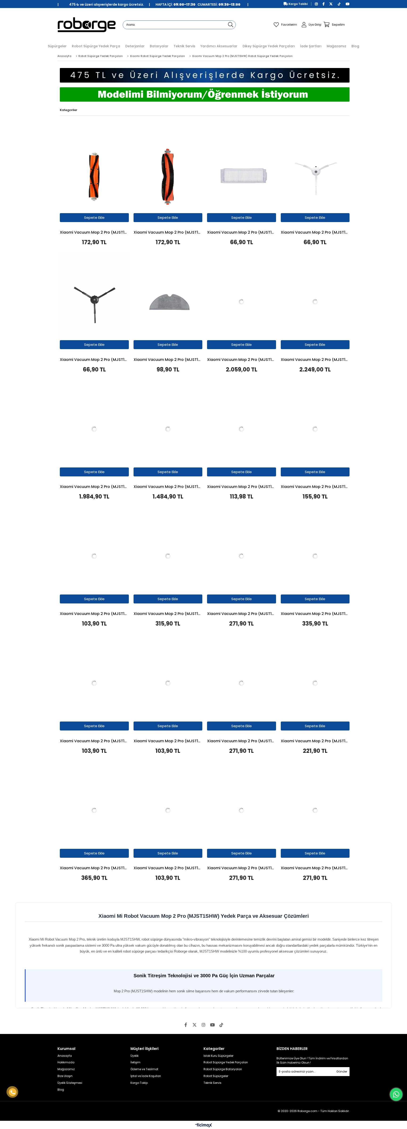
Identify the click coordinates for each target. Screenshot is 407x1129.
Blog (60, 1090)
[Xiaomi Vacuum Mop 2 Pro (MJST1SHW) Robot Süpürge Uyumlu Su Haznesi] (94, 429)
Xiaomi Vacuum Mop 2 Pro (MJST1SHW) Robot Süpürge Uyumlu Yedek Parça (94, 233)
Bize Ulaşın (65, 1076)
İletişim (135, 1062)
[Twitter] (194, 1024)
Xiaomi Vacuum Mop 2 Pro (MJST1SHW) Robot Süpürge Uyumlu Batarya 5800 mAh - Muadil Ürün (315, 360)
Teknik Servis (212, 1083)
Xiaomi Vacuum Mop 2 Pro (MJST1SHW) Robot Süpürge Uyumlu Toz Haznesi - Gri (168, 487)
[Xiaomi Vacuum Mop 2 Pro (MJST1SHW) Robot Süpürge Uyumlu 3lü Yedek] (241, 683)
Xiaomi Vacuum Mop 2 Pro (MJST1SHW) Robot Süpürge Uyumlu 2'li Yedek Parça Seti (241, 487)
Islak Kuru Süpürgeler (218, 1056)
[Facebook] (185, 1024)
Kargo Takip (139, 1083)
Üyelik (134, 1056)
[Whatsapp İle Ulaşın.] (396, 1094)
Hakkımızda (65, 1062)
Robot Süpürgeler (216, 1076)
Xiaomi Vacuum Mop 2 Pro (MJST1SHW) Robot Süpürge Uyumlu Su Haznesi (94, 487)
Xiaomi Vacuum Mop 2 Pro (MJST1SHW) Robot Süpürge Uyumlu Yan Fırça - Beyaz (315, 233)
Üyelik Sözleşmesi (69, 1083)
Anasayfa (64, 1056)
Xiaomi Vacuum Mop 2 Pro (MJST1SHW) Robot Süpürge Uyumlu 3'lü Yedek (241, 741)
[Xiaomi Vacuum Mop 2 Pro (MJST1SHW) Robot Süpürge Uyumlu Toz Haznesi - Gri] (168, 429)
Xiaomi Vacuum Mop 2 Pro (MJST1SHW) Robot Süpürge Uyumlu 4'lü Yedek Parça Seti (168, 614)
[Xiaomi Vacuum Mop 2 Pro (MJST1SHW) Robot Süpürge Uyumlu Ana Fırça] (168, 175)
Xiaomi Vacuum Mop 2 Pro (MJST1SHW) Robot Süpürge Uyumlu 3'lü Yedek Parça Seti (315, 487)
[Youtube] (212, 1024)
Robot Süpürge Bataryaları (223, 1069)
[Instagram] (203, 1024)
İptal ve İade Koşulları (145, 1076)
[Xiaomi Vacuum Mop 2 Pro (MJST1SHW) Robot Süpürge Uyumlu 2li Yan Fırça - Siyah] (94, 683)
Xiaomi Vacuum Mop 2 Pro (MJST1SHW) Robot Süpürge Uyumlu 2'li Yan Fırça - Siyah (94, 741)
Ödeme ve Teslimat (144, 1069)
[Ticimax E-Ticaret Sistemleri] (203, 1125)
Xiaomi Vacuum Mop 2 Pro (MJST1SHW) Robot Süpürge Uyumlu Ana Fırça (168, 233)
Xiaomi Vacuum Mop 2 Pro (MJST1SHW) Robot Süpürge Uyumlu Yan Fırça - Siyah (94, 360)
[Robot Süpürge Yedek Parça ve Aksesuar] (86, 24)
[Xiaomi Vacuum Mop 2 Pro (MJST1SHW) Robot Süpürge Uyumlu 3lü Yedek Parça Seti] (315, 429)
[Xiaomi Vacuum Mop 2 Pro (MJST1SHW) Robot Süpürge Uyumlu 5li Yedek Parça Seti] (94, 810)
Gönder (341, 1071)
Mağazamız (66, 1069)
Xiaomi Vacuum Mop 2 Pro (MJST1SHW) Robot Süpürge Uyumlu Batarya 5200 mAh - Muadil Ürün (241, 360)
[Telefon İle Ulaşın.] (12, 1092)
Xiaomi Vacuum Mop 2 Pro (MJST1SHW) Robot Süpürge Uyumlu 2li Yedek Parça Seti (315, 741)
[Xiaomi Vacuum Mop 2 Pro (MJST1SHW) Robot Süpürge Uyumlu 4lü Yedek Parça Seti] (168, 556)
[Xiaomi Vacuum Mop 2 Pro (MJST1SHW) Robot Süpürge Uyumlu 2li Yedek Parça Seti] (241, 429)
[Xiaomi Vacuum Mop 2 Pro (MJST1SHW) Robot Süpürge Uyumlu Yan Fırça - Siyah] (94, 302)
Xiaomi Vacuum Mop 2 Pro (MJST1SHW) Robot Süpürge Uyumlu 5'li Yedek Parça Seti (94, 868)
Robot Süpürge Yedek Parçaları (226, 1062)
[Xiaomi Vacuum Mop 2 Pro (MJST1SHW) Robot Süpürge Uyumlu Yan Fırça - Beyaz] (315, 175)
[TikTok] (221, 1024)
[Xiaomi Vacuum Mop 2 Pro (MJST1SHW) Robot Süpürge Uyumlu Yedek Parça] (94, 175)
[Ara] (231, 25)
